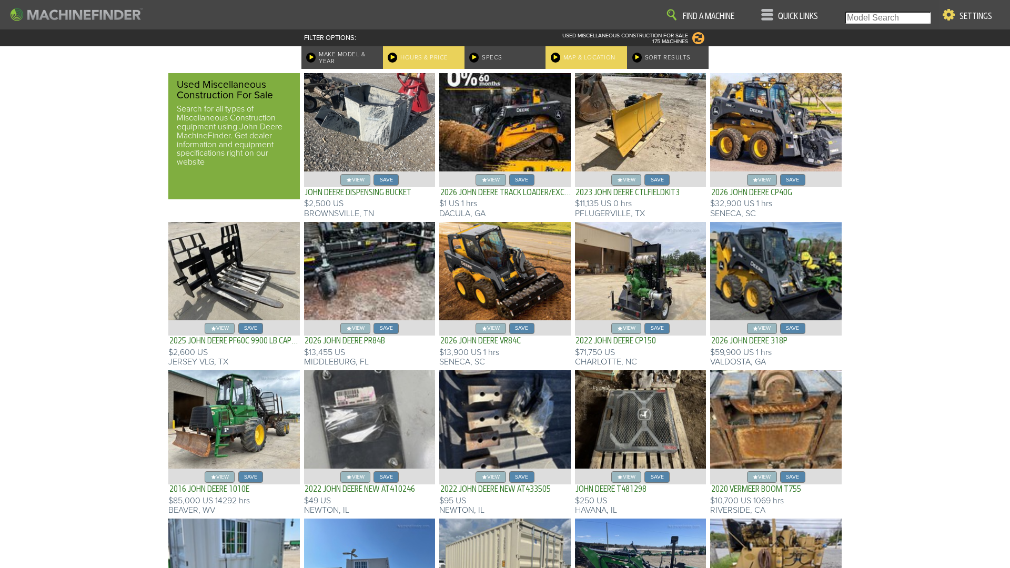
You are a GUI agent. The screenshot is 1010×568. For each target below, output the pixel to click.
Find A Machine (708, 16)
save (386, 179)
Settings (975, 16)
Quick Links (798, 16)
